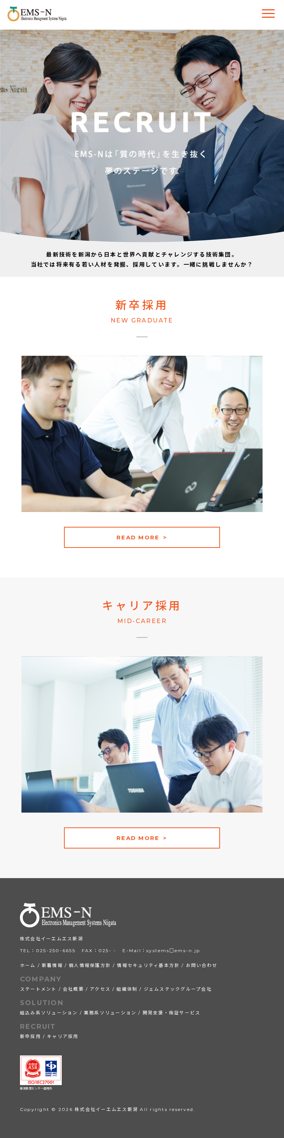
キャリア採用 (63, 1036)
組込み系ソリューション (49, 1012)
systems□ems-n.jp (173, 950)
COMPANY (41, 979)
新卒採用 (30, 1036)
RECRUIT (38, 1026)
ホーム (28, 965)
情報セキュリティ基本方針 (148, 965)
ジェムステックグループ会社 (178, 989)
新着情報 (52, 965)
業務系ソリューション (110, 1012)
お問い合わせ (202, 965)
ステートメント (38, 989)
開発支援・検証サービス (172, 1012)
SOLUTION (42, 1003)
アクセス (100, 989)
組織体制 (127, 989)
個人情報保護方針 (90, 965)
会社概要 (73, 989)
